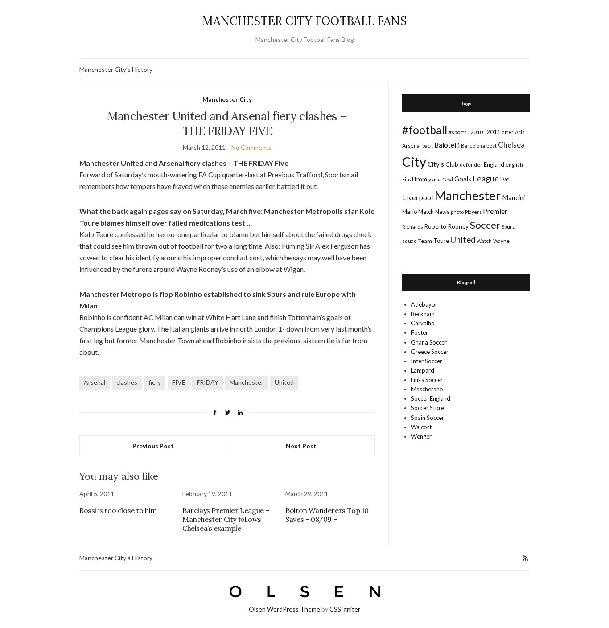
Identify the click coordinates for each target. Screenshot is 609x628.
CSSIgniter (344, 609)
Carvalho (423, 323)
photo (457, 212)
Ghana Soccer (429, 342)
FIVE (178, 382)
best (491, 145)
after (508, 132)
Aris (520, 132)
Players (473, 212)
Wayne (501, 241)
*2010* (476, 132)
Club (451, 164)
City (414, 161)
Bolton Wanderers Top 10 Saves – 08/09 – (327, 515)
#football (424, 129)
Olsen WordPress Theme (284, 609)
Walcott (421, 427)
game (434, 179)
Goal (447, 179)
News (442, 212)
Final (407, 179)
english (514, 164)
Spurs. (508, 227)
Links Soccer (427, 379)
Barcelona (473, 145)
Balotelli (447, 145)
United (284, 382)
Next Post (301, 446)
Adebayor (424, 304)
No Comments (251, 147)
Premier (495, 211)
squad (409, 241)
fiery (154, 382)
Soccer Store (427, 407)
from (421, 179)
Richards (412, 227)
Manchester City (227, 99)
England (494, 164)
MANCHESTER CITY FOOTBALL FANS (304, 20)
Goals (462, 179)
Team (425, 241)
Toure (441, 240)
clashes (126, 382)
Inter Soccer (426, 361)
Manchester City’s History (115, 69)
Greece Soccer (430, 351)
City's (436, 164)
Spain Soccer (427, 417)
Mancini (513, 197)
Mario (409, 211)
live (504, 179)
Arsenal (94, 382)
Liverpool (417, 197)
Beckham (423, 313)
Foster (419, 332)
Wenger (421, 436)
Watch (484, 241)
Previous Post (153, 446)
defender (471, 164)
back (427, 145)
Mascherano (427, 389)
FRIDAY (207, 382)
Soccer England (430, 398)
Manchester (246, 382)
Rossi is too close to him (118, 510)
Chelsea (511, 144)
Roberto (435, 226)
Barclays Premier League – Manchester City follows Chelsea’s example (225, 519)
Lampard (422, 370)
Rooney (458, 226)
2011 (493, 131)
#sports (458, 132)
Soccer (485, 225)
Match (426, 211)
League (486, 178)
